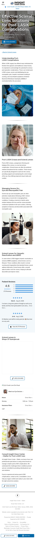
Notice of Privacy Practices (12, 526)
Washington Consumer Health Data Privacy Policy (17, 528)
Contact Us (15, 522)
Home (9, 522)
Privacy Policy (24, 526)
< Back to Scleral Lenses (9, 52)
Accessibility (23, 522)
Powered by (14, 517)
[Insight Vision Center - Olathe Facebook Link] (17, 495)
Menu (3, 4)
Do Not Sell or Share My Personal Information (17, 530)
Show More (28, 397)
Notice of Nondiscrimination (12, 524)
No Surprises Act (24, 524)
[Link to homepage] (17, 3)
